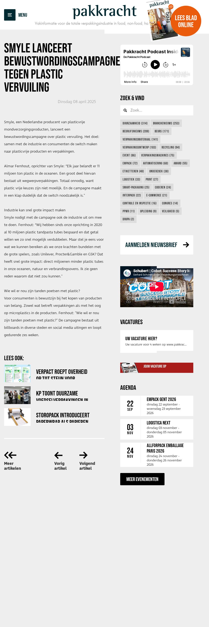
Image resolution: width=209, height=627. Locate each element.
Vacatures (131, 321)
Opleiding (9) (148, 211)
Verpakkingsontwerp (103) (139, 147)
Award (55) (180, 163)
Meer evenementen (142, 479)
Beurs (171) (162, 131)
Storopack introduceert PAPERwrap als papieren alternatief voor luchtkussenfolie (63, 417)
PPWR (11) (129, 211)
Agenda (128, 387)
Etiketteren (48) (133, 171)
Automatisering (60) (155, 163)
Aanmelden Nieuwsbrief (151, 244)
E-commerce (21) (156, 195)
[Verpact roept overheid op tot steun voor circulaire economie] (17, 373)
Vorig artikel (60, 466)
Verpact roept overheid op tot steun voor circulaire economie (61, 373)
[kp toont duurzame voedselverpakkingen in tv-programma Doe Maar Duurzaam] (17, 395)
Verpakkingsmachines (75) (157, 155)
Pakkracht (104, 10)
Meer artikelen (12, 466)
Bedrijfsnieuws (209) (136, 131)
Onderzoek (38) (159, 171)
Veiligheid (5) (170, 211)
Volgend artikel (87, 466)
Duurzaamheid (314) (135, 123)
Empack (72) (130, 163)
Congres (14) (170, 203)
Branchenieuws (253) (166, 123)
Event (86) (129, 155)
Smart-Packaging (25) (136, 187)
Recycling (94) (171, 147)
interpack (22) (132, 195)
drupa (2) (128, 219)
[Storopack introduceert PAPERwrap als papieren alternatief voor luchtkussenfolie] (17, 417)
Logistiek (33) (131, 179)
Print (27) (152, 179)
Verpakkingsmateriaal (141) (140, 139)
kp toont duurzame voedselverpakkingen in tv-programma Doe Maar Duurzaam (62, 395)
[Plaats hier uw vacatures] (156, 368)
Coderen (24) (163, 187)
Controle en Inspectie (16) (140, 203)
